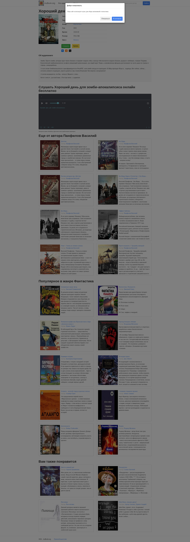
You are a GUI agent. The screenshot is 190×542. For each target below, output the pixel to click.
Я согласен (117, 19)
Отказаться (105, 19)
